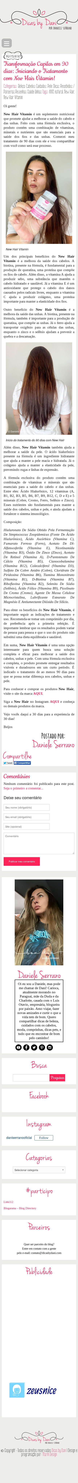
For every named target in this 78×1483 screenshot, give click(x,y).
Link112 (8, 1201)
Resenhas (20, 92)
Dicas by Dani (59, 1450)
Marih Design (50, 1454)
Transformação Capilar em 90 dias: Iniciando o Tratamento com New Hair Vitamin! (36, 71)
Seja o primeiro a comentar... (23, 788)
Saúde (30, 92)
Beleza (21, 86)
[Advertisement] (39, 1328)
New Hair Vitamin (13, 97)
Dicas (56, 86)
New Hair (69, 92)
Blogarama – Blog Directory (20, 1208)
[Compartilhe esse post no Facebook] (22, 762)
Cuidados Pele (44, 86)
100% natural (56, 92)
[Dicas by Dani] (39, 19)
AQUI (37, 693)
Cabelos (30, 86)
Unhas (38, 92)
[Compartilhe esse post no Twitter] (8, 762)
